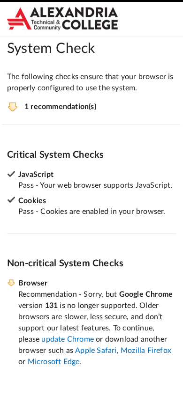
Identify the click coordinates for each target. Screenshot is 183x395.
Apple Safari (95, 350)
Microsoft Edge (54, 362)
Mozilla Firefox (146, 350)
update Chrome (67, 339)
